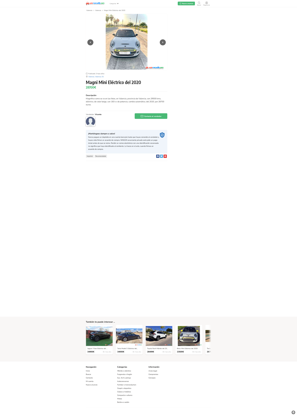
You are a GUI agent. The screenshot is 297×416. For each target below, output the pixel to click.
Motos (119, 399)
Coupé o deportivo (124, 388)
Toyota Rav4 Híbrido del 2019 (158, 349)
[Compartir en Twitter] (161, 156)
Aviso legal (152, 371)
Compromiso (153, 374)
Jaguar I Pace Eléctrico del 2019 (98, 349)
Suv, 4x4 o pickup (124, 378)
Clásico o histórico (124, 392)
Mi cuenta (89, 381)
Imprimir (90, 156)
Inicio (88, 371)
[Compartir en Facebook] (157, 156)
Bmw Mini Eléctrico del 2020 (187, 349)
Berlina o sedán (123, 402)
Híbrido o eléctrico (124, 371)
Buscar (88, 374)
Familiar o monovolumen (126, 385)
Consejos (151, 378)
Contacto (89, 378)
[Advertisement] (190, 32)
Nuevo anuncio (91, 385)
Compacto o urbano (124, 395)
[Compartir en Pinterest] (165, 156)
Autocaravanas (123, 381)
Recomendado (100, 156)
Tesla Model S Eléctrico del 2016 (129, 349)
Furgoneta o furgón (124, 374)
